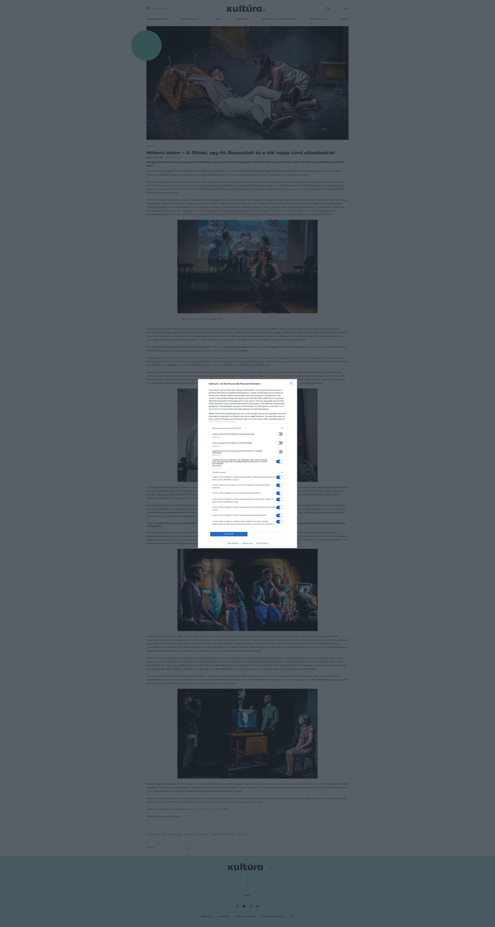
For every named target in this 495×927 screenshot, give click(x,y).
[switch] (279, 434)
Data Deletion (232, 543)
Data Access (247, 543)
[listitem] (247, 428)
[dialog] (247, 463)
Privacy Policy (262, 543)
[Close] (292, 384)
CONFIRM (229, 534)
